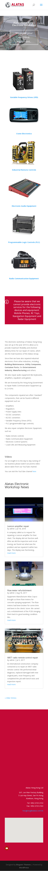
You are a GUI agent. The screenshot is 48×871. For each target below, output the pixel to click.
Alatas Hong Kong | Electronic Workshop (24, 24)
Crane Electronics (24, 133)
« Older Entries (10, 698)
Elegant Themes (23, 864)
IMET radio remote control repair (22, 657)
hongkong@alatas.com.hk (33, 811)
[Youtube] (7, 848)
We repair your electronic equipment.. (24, 37)
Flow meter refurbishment (19, 590)
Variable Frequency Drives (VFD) (24, 97)
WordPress (24, 867)
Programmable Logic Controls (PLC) (24, 242)
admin (12, 528)
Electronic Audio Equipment (24, 206)
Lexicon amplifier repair (18, 526)
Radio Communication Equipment (24, 278)
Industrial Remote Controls (24, 170)
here (34, 471)
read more (11, 553)
